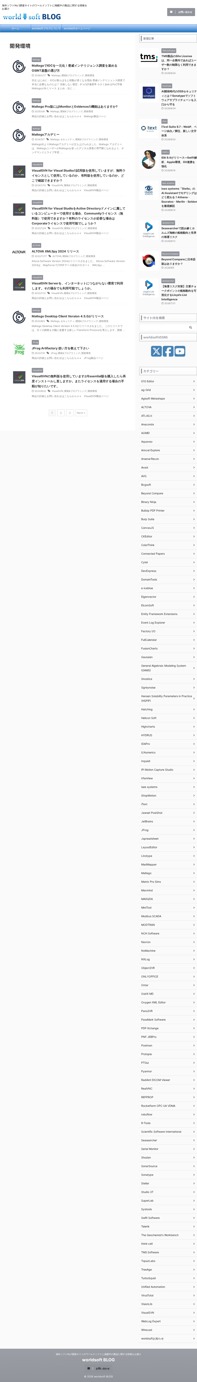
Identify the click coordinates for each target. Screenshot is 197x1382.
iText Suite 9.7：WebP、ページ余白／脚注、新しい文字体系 (179, 131)
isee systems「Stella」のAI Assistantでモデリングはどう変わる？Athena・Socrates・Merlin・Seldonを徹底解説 (179, 197)
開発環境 (89, 75)
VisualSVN (57, 185)
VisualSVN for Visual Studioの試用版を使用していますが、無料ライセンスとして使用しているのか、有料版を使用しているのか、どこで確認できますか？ (78, 175)
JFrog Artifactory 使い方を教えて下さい (60, 348)
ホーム (15, 28)
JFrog (54, 353)
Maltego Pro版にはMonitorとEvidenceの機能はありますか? (75, 106)
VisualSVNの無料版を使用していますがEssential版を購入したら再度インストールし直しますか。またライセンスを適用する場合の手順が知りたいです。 (79, 381)
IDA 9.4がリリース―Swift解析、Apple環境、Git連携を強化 (179, 162)
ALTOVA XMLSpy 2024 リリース (55, 251)
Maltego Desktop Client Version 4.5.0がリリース (68, 316)
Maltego (56, 75)
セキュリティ (67, 139)
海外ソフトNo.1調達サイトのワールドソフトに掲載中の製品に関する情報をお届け (98, 1354)
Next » (81, 413)
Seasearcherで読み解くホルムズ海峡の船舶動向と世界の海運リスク (178, 232)
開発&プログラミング (73, 75)
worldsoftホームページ (77, 28)
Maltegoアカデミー (45, 134)
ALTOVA (57, 256)
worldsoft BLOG (98, 1359)
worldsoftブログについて (46, 28)
